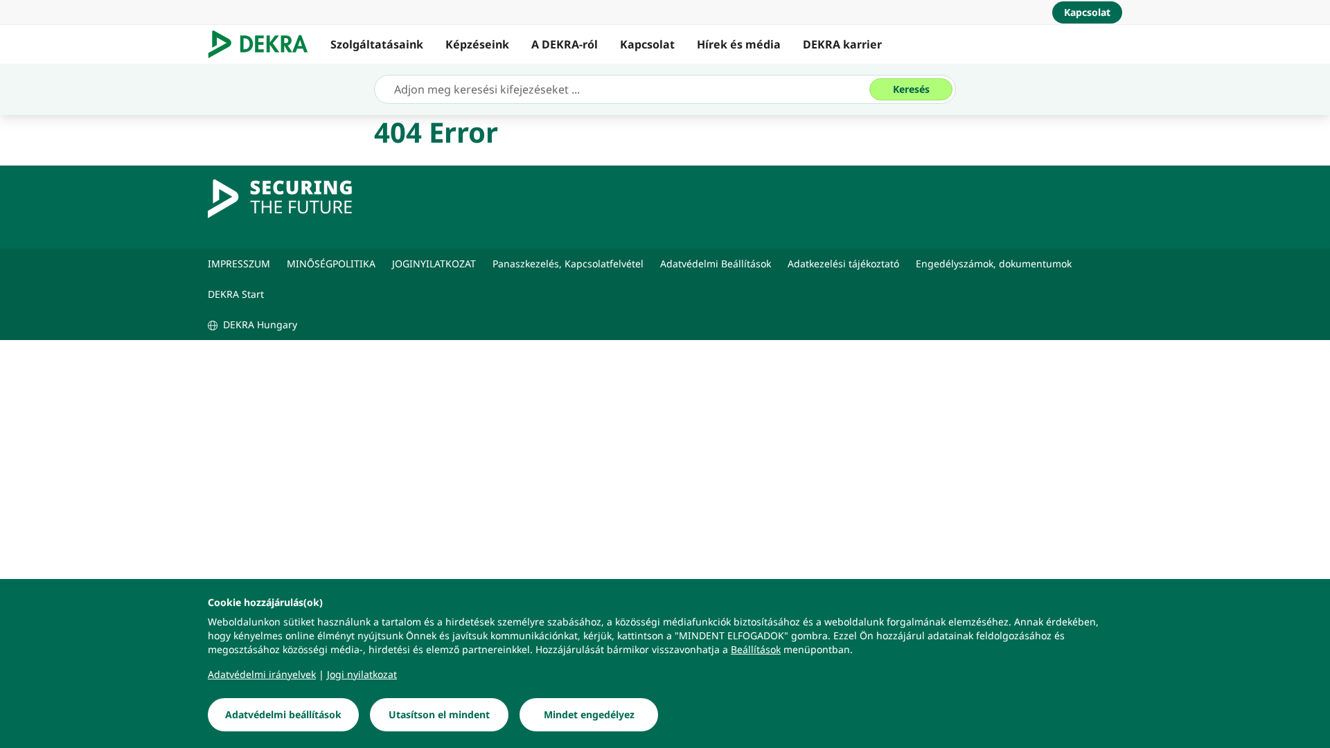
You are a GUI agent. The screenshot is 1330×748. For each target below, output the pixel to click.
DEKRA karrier (842, 44)
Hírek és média (739, 44)
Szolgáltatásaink (376, 44)
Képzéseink (477, 44)
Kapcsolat (647, 44)
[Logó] (263, 44)
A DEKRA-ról (564, 44)
